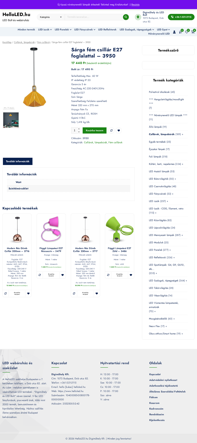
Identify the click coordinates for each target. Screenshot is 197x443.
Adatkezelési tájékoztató (163, 385)
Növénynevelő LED (159, 33)
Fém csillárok (43, 42)
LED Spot (162, 29)
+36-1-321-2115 (182, 17)
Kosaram (154, 403)
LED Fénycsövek (83, 29)
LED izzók (43, 29)
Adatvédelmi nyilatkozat (163, 380)
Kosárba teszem (94, 130)
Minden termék (26, 29)
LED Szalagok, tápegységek (136, 29)
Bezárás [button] (135, 4)
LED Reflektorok (107, 29)
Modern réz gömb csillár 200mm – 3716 (17, 250)
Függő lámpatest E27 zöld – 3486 (119, 250)
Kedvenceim (156, 408)
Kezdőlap (6, 42)
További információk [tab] (17, 161)
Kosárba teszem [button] (17, 293)
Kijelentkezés (157, 420)
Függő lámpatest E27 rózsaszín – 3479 (51, 250)
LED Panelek (62, 29)
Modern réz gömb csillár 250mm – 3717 (85, 250)
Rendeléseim (156, 414)
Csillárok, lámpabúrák (24, 42)
